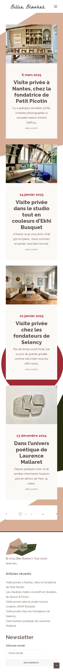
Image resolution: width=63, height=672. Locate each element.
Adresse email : (16, 645)
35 (43, 514)
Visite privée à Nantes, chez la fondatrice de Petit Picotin (31, 91)
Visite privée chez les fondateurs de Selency (31, 332)
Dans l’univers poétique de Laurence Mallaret (31, 452)
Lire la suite (31, 128)
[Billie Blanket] (27, 6)
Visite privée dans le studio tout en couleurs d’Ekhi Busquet (31, 214)
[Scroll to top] (56, 665)
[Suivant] (55, 515)
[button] (31, 44)
